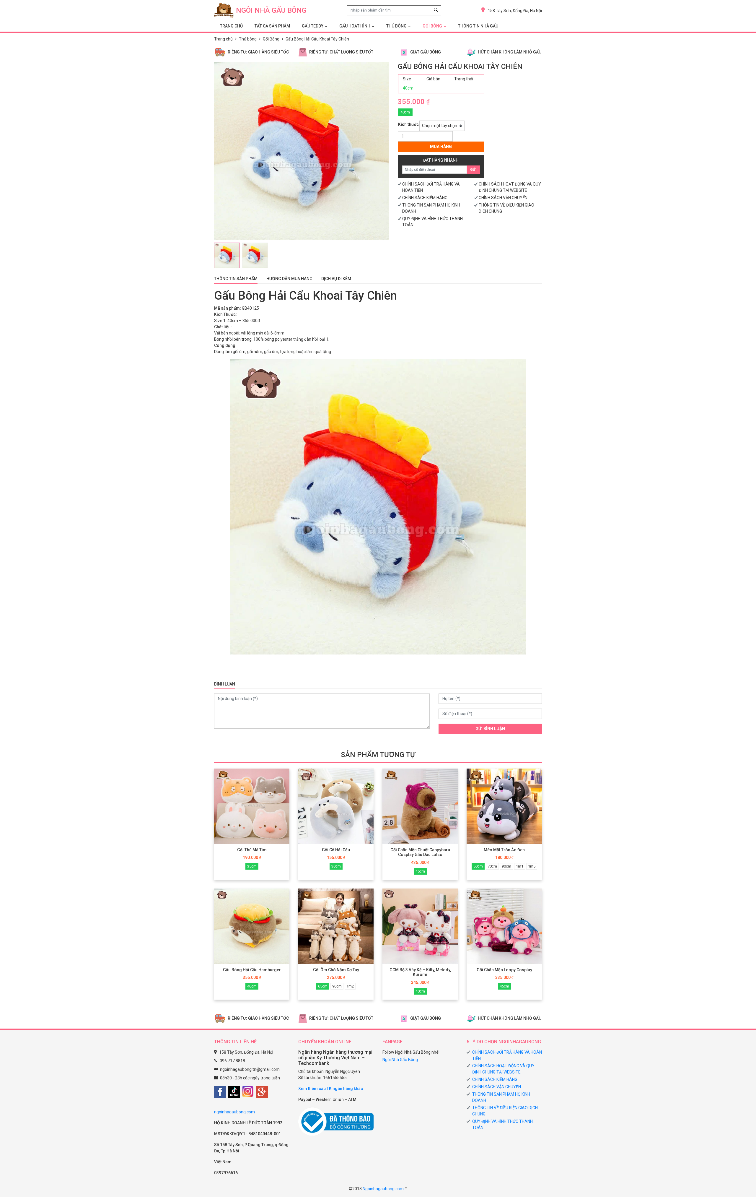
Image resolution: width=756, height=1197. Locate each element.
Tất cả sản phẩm (272, 26)
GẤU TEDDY (312, 26)
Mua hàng (441, 146)
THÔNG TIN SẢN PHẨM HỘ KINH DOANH (501, 1097)
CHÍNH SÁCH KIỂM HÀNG (424, 197)
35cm (252, 866)
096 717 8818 (232, 1060)
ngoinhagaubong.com (234, 1112)
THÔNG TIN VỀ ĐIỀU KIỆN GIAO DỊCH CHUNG (505, 1110)
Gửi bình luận (490, 728)
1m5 (531, 866)
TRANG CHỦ (231, 26)
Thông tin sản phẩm (236, 278)
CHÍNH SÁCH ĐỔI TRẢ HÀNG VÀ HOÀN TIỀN (507, 1055)
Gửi (473, 170)
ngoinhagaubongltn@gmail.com (250, 1069)
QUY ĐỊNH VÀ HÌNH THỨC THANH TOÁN (502, 1124)
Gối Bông (432, 26)
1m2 (350, 986)
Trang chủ (223, 39)
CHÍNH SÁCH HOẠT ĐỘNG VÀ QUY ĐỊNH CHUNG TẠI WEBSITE (503, 1068)
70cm (492, 866)
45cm (420, 871)
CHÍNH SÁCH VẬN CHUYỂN (503, 197)
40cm (405, 112)
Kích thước (408, 124)
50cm (478, 866)
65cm (323, 986)
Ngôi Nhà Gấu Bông (400, 1059)
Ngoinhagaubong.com (383, 1188)
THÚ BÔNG (396, 26)
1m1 (519, 866)
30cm (336, 866)
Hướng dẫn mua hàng (289, 278)
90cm (506, 866)
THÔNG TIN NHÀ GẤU (478, 26)
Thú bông (248, 39)
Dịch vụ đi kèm (336, 278)
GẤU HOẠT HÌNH (354, 26)
